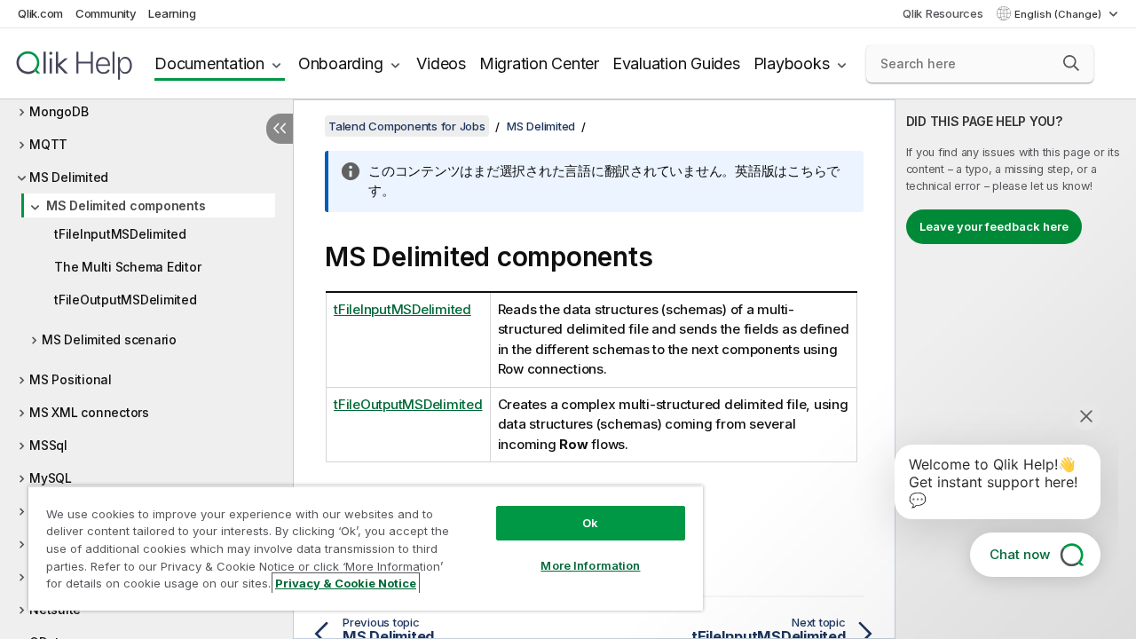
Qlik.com (40, 13)
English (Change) (1059, 14)
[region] (365, 548)
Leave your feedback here (994, 226)
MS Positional (70, 379)
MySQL (50, 477)
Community (106, 13)
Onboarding (340, 63)
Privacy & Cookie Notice (345, 583)
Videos (441, 63)
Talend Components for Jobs (406, 126)
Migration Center (539, 63)
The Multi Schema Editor (127, 266)
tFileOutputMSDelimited (125, 299)
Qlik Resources (943, 13)
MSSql (48, 445)
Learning (171, 13)
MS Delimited (68, 177)
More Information (590, 565)
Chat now (1020, 554)
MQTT (48, 144)
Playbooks (791, 63)
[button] (1071, 63)
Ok (590, 523)
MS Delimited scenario (109, 339)
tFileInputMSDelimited (120, 233)
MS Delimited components (125, 205)
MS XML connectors (89, 412)
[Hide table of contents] (279, 129)
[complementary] (1015, 369)
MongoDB (58, 111)
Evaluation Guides (676, 63)
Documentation (209, 63)
